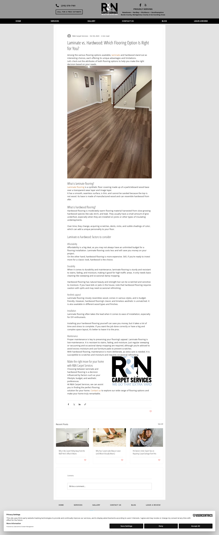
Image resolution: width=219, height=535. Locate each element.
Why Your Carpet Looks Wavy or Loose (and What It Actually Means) (108, 452)
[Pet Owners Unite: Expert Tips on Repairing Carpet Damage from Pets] (146, 437)
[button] (69, 12)
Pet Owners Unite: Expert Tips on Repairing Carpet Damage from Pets (144, 452)
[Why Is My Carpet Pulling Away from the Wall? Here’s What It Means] (72, 437)
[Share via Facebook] (68, 404)
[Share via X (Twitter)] (74, 404)
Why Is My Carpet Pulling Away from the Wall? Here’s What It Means (72, 452)
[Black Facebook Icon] (140, 5)
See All (160, 424)
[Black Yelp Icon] (145, 5)
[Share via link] (85, 404)
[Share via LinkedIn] (79, 404)
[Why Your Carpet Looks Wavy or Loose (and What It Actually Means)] (109, 437)
